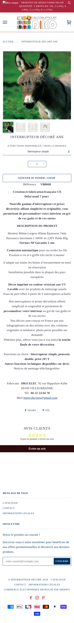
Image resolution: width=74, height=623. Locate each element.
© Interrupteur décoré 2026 (28, 579)
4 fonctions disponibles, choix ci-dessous (37, 146)
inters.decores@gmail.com (40, 398)
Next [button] (64, 85)
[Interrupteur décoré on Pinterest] (43, 598)
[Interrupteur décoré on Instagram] (37, 598)
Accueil (8, 41)
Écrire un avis (37, 448)
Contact (9, 508)
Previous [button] (9, 85)
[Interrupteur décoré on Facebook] (31, 598)
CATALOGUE (10, 503)
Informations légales (18, 513)
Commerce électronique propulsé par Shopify (37, 589)
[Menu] (5, 22)
